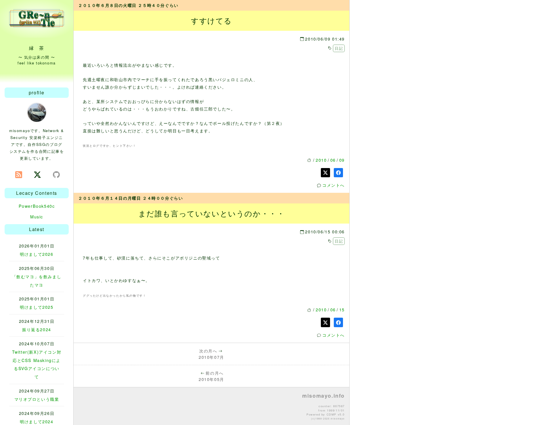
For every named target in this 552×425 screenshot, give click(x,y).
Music (36, 217)
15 (342, 309)
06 (333, 160)
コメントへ (333, 185)
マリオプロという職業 (36, 399)
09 (342, 160)
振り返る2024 (36, 329)
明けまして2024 (36, 421)
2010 (321, 160)
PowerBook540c (37, 206)
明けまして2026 (36, 254)
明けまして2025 (36, 307)
